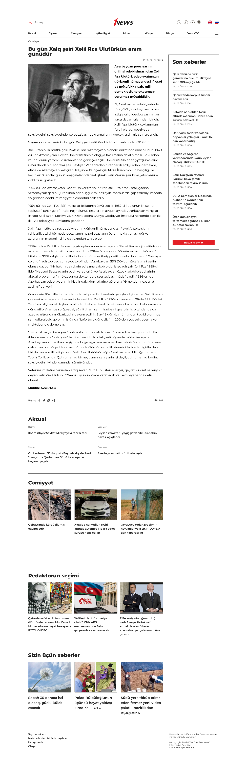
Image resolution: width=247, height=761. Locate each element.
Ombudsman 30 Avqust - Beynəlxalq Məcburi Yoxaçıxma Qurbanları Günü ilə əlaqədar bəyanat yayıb (59, 457)
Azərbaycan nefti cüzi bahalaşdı (120, 453)
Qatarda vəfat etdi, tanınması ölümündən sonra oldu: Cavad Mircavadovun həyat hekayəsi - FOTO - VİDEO (49, 624)
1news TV (193, 33)
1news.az (204, 734)
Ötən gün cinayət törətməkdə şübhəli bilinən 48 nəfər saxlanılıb (192, 221)
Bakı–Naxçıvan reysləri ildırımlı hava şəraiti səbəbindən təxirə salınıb (190, 179)
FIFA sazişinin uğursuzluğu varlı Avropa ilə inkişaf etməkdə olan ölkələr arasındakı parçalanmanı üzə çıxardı (140, 626)
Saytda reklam (37, 734)
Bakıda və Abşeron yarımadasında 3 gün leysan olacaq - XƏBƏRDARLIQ (192, 158)
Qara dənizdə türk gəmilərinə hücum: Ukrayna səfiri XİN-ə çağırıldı (192, 78)
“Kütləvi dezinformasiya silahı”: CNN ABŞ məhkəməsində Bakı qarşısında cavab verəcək (91, 624)
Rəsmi (32, 33)
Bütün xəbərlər (193, 242)
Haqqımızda (35, 742)
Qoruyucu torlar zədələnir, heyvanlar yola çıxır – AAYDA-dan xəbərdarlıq (141, 528)
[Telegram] (53, 400)
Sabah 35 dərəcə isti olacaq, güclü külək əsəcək (45, 703)
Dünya (170, 33)
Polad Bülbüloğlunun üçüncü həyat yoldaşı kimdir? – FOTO (93, 703)
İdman (127, 33)
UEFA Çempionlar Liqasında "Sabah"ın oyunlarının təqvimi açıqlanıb (192, 200)
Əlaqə (31, 746)
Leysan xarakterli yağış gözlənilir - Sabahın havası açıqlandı (127, 435)
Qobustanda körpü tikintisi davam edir (47, 526)
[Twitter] (44, 400)
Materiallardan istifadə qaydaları (48, 738)
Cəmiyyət (77, 33)
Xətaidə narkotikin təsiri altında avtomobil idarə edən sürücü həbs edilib (94, 528)
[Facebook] (39, 400)
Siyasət (53, 33)
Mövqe (149, 33)
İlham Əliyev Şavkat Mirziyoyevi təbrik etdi (57, 433)
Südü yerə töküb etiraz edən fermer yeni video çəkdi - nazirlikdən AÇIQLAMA (141, 705)
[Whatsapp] (48, 400)
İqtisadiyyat (103, 33)
